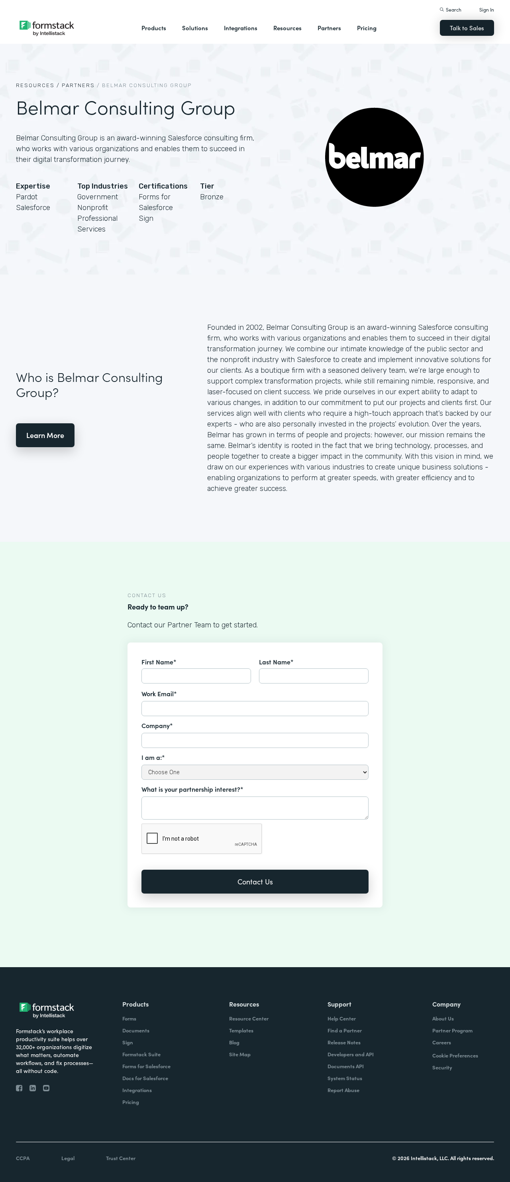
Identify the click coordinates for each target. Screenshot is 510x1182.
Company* (157, 725)
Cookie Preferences (455, 1055)
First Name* (159, 661)
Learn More (45, 435)
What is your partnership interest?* (192, 789)
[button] (153, 28)
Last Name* (276, 661)
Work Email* (159, 693)
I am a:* (153, 757)
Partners (329, 27)
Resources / (38, 85)
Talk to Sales (467, 27)
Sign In (486, 9)
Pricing (367, 27)
